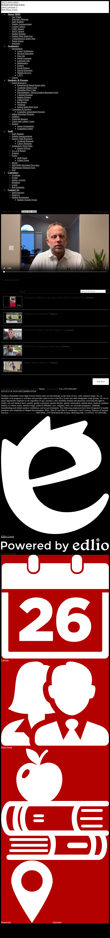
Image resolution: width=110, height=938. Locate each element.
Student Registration (20, 197)
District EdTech (23, 148)
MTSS (14, 163)
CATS (20, 75)
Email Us (16, 195)
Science (20, 65)
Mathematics (22, 63)
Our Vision (16, 17)
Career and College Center (23, 121)
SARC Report (18, 29)
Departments (17, 49)
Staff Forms (22, 158)
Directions (57, 922)
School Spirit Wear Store (27, 107)
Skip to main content (10, 2)
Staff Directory (18, 192)
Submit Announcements (22, 136)
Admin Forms (23, 160)
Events (15, 178)
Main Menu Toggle (9, 9)
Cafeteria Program (25, 95)
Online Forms (23, 100)
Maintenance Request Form (23, 167)
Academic (16, 175)
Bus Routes (22, 102)
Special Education (24, 70)
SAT (14, 170)
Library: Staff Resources (22, 139)
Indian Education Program (23, 114)
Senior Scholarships (25, 126)
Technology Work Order (22, 146)
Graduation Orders (25, 129)
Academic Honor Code (27, 88)
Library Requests (24, 143)
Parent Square (18, 41)
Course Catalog (18, 26)
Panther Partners (19, 34)
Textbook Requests (25, 141)
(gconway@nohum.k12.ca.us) (22, 413)
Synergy (15, 153)
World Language (24, 58)
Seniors (15, 124)
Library (15, 77)
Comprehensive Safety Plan (23, 39)
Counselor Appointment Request (31, 112)
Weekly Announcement (22, 24)
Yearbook (21, 104)
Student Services (24, 73)
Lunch (14, 185)
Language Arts (23, 61)
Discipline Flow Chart (26, 90)
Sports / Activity (18, 180)
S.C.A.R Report (18, 151)
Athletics (15, 116)
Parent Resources (19, 83)
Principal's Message (20, 19)
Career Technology (25, 51)
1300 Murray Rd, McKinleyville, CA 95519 (19, 389)
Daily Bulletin (18, 22)
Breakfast (16, 182)
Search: (76, 291)
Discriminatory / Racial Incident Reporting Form (37, 92)
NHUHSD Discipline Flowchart (25, 165)
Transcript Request (20, 119)
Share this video (29, 211)
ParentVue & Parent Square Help (31, 85)
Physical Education (25, 53)
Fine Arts (21, 56)
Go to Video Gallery (100, 211)
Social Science (23, 68)
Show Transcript (11, 280)
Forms (14, 155)
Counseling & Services (21, 109)
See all (22, 291)
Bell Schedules (18, 187)
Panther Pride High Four (22, 36)
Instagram (16, 43)
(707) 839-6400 (52, 389)
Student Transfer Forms (27, 200)
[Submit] (107, 291)
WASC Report (18, 31)
